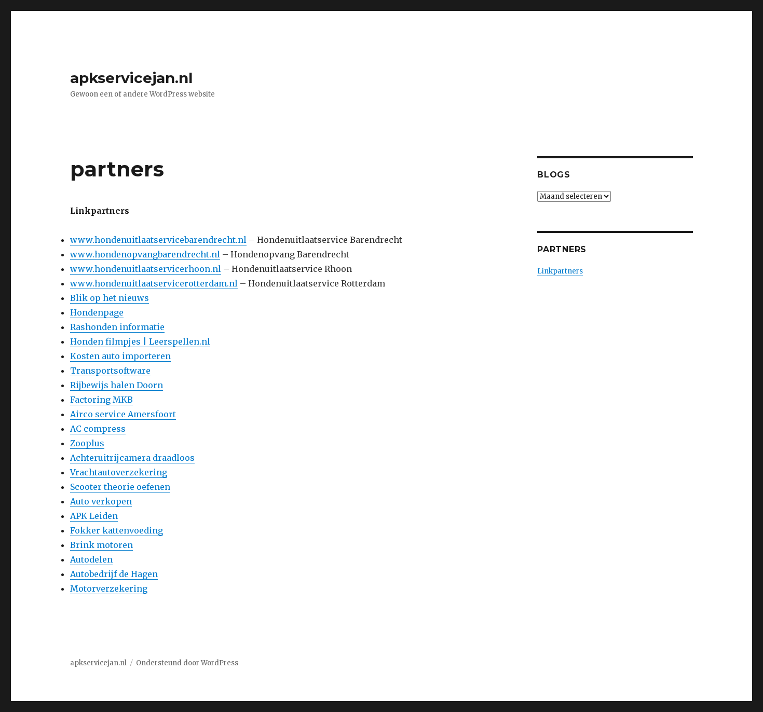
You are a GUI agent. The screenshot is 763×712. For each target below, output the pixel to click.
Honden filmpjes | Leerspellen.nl (140, 341)
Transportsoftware (110, 370)
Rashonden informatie (117, 327)
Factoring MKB (101, 399)
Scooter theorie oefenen (120, 487)
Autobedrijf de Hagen (114, 574)
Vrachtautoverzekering (118, 472)
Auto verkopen (101, 501)
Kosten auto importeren (120, 356)
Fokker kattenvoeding (116, 530)
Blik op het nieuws (109, 298)
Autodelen (91, 559)
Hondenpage (97, 312)
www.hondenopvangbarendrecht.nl (145, 254)
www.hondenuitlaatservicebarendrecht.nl (158, 240)
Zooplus (87, 443)
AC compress (98, 428)
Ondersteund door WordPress (187, 663)
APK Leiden (94, 516)
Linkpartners (560, 271)
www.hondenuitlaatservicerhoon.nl (145, 269)
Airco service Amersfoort (123, 414)
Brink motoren (101, 545)
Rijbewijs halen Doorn (116, 385)
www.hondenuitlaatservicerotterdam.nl (154, 283)
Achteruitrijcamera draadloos (132, 458)
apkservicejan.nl (131, 78)
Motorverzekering (108, 588)
